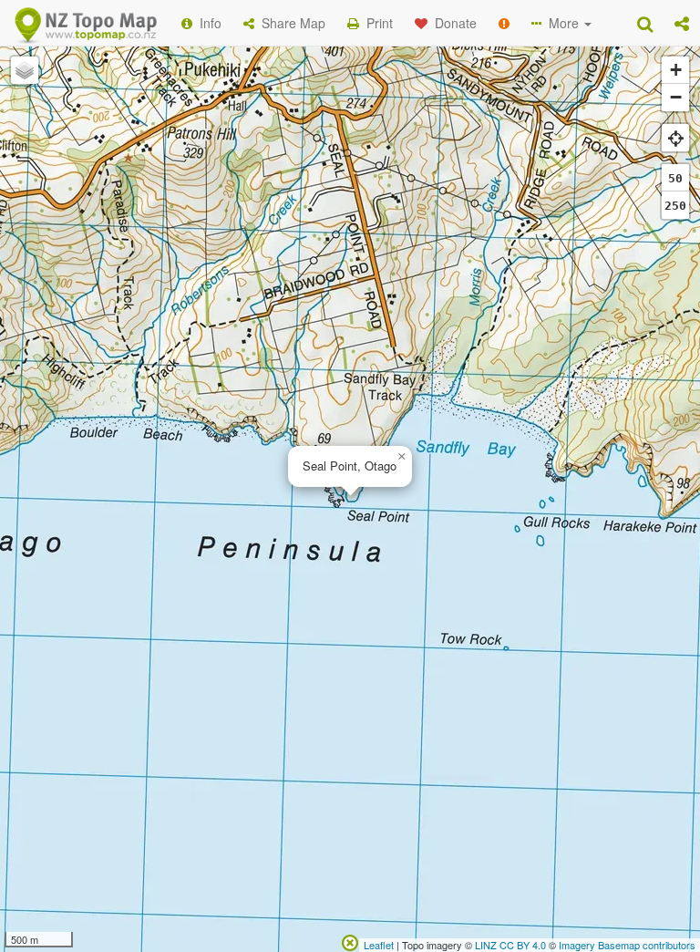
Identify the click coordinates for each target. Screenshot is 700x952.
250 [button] (675, 205)
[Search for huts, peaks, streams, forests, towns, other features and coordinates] (645, 23)
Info (206, 23)
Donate (452, 23)
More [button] (561, 23)
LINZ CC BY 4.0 (510, 944)
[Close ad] (350, 941)
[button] (682, 23)
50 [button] (675, 178)
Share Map (289, 23)
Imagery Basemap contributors (627, 944)
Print (376, 23)
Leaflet (379, 944)
